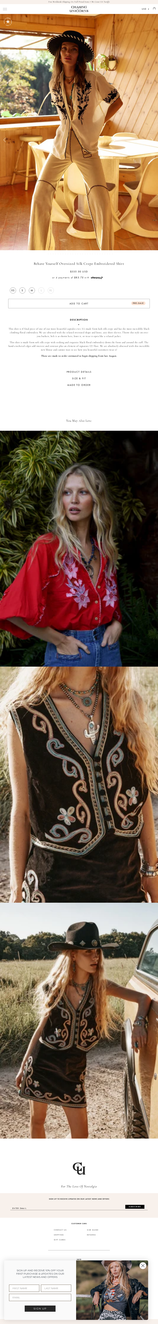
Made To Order (79, 385)
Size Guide (93, 1230)
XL (50, 290)
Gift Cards (60, 1240)
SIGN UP (40, 1308)
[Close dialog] (142, 1265)
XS (13, 290)
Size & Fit (79, 378)
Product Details (79, 371)
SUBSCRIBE (135, 1206)
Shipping (59, 1235)
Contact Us (60, 1230)
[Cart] (154, 8)
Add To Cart (107, 303)
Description (79, 319)
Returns (91, 1235)
